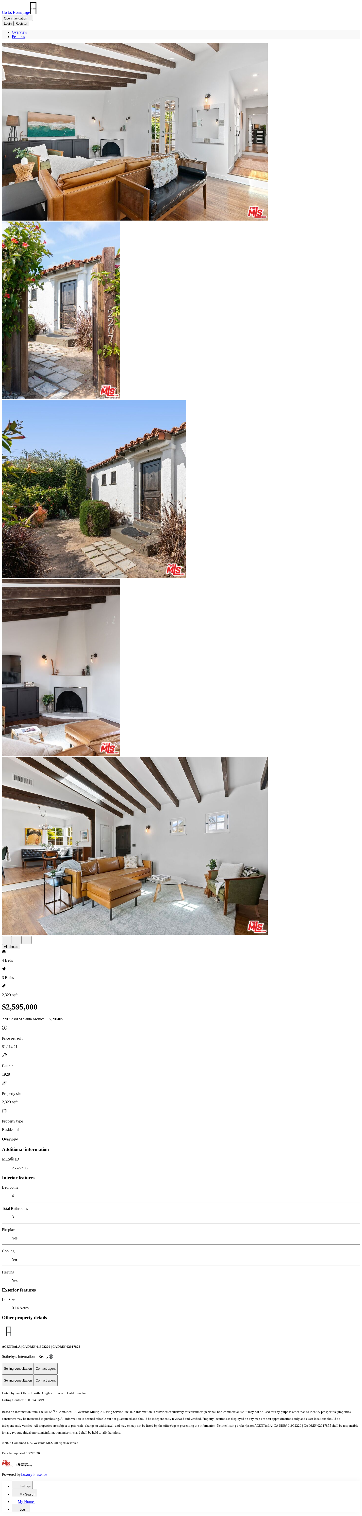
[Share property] (27, 940)
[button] (181, 132)
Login (8, 23)
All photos (11, 947)
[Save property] (17, 940)
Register (21, 23)
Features (18, 37)
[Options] (7, 940)
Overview (19, 32)
